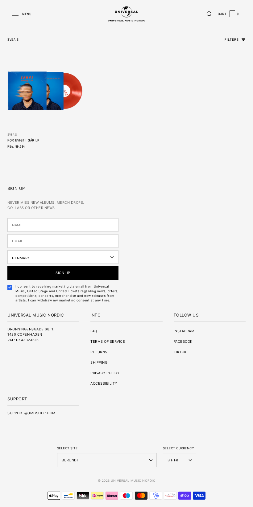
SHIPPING (98, 362)
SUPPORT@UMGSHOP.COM (31, 413)
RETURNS (98, 352)
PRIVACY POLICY (104, 373)
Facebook (183, 341)
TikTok (180, 352)
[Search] (209, 13)
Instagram (184, 331)
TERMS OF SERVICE (107, 341)
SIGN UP (63, 273)
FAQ (93, 331)
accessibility (103, 383)
